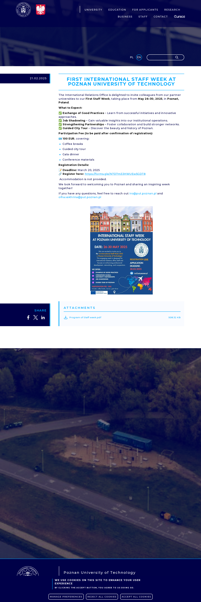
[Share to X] (36, 317)
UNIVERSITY (93, 9)
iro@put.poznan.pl (143, 193)
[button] (121, 250)
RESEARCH (172, 9)
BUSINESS (125, 16)
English (139, 58)
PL (131, 57)
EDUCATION (117, 9)
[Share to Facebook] (28, 317)
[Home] (23, 9)
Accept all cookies (136, 596)
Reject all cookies (102, 596)
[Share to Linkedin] (43, 317)
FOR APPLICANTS (145, 9)
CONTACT (161, 16)
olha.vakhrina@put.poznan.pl (80, 197)
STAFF (143, 16)
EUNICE (180, 16)
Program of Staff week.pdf (85, 317)
